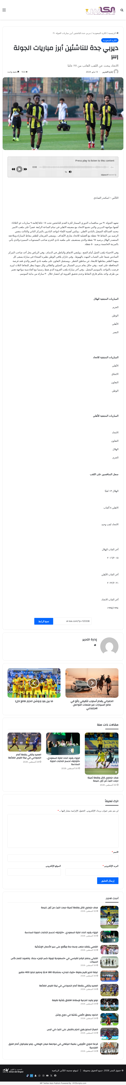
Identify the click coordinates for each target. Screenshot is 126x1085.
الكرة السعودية (99, 33)
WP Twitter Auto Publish (50, 1083)
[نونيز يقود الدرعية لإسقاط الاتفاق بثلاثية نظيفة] (109, 1005)
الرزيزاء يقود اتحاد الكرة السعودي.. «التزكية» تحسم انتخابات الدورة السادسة (63, 761)
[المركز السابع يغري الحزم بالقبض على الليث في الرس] (109, 1034)
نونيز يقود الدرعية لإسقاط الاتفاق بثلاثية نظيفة (75, 1000)
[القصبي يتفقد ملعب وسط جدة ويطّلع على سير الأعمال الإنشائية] (109, 949)
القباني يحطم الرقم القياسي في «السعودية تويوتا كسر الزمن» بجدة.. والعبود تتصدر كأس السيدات (54, 960)
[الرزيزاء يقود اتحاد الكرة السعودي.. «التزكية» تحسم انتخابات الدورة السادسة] (63, 744)
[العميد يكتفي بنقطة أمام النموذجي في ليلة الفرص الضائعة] (24, 742)
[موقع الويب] (95, 645)
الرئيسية (112, 33)
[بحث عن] (122, 11)
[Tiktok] (28, 1076)
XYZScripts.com (79, 1083)
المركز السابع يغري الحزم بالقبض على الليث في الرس (72, 1029)
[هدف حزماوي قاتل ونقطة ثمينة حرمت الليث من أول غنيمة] (101, 754)
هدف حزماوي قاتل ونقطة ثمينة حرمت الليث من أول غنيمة (103, 779)
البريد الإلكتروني (110, 866)
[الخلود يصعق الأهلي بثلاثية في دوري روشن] (109, 1019)
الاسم (115, 852)
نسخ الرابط (43, 621)
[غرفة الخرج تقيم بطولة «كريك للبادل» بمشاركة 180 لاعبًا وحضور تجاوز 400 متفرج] (109, 976)
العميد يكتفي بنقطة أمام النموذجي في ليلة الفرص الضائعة (24, 756)
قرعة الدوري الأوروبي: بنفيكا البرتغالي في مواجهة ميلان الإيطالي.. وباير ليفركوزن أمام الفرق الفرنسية (53, 1046)
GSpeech (104, 175)
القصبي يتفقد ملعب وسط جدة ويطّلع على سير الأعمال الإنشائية (66, 947)
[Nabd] (31, 1076)
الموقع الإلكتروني (53, 866)
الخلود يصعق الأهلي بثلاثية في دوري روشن (76, 1015)
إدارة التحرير (107, 72)
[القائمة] (4, 11)
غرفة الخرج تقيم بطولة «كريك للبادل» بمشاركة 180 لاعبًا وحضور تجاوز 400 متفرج (58, 972)
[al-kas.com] (100, 9)
